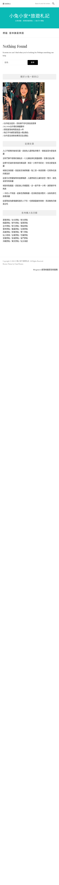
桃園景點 (6, 223)
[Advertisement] (29, 300)
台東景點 (15, 235)
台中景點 (6, 226)
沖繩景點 (6, 241)
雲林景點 (6, 229)
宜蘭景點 (6, 238)
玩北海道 (24, 241)
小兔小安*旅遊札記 (29, 16)
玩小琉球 (6, 235)
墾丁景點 (24, 232)
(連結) (26, 133)
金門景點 (24, 238)
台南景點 (24, 229)
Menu (8, 4)
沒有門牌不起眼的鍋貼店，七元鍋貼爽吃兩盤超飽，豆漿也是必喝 (28, 158)
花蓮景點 (24, 235)
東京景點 (15, 241)
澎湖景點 (15, 238)
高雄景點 (6, 232)
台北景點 (15, 220)
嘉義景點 (15, 229)
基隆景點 (6, 220)
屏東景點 (15, 232)
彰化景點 (15, 226)
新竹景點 (15, 223)
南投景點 (24, 226)
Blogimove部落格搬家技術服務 (45, 270)
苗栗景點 (24, 223)
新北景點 (24, 220)
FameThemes (19, 264)
